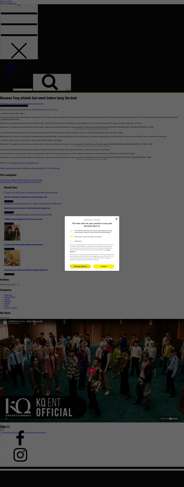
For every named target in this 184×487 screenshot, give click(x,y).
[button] (92, 241)
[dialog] (92, 243)
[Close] (116, 219)
